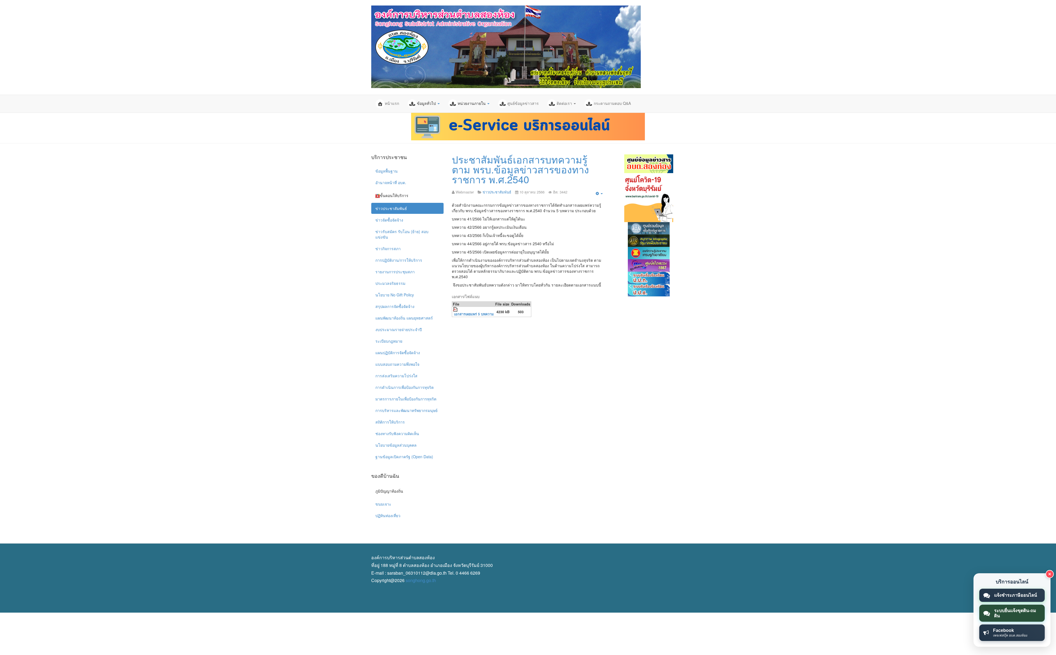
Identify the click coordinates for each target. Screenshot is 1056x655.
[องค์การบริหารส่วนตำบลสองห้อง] (506, 47)
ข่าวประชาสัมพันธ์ (391, 208)
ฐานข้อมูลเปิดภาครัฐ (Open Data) (404, 456)
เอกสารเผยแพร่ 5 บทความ (474, 314)
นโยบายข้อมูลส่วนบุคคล (396, 445)
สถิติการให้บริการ (390, 422)
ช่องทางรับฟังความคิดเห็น (397, 433)
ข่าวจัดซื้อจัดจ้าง (389, 220)
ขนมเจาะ (383, 504)
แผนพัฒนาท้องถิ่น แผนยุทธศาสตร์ (404, 318)
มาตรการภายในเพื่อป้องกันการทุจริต (405, 399)
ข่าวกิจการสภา (388, 248)
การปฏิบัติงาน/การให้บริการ (398, 260)
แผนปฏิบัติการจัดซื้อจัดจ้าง (397, 352)
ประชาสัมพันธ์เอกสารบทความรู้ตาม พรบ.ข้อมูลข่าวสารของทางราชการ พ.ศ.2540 (520, 169)
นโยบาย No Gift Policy (394, 295)
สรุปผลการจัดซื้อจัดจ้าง (394, 306)
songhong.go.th (421, 580)
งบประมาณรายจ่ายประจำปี (398, 329)
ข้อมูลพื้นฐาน (386, 171)
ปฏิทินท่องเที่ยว (387, 515)
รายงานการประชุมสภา (395, 271)
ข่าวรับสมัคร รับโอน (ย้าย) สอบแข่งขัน (401, 234)
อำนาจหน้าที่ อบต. (390, 182)
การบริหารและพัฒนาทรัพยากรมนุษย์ (406, 410)
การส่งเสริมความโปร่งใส (396, 375)
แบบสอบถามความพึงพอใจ (397, 364)
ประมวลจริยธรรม (390, 283)
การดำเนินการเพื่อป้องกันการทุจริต (404, 387)
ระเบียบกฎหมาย (388, 341)
